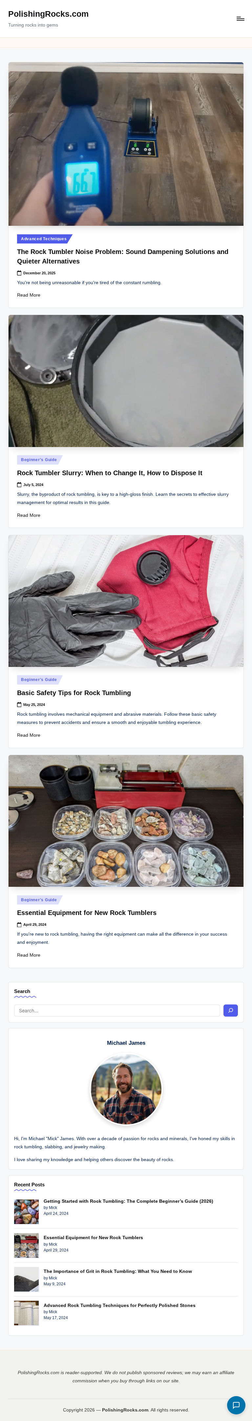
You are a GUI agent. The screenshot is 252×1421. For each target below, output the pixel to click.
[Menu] (240, 19)
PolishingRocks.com (48, 13)
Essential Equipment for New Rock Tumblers (87, 912)
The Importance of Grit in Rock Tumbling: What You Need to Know (118, 1271)
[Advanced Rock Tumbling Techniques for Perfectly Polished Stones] (26, 1313)
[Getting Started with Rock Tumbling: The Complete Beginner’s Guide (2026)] (26, 1211)
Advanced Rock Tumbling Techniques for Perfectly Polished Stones (120, 1305)
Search (22, 991)
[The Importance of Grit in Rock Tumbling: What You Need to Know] (26, 1279)
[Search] (230, 1010)
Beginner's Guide (39, 459)
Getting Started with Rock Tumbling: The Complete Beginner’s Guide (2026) (128, 1201)
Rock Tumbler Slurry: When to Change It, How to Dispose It (109, 473)
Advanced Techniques (44, 239)
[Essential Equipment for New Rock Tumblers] (26, 1245)
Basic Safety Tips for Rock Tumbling (74, 692)
